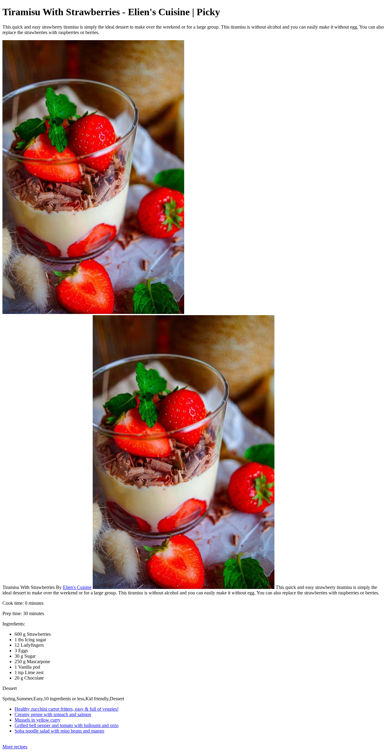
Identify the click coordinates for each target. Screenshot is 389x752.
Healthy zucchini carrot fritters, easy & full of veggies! (67, 709)
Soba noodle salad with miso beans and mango (59, 730)
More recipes (14, 746)
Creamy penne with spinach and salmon (53, 714)
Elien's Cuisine (77, 587)
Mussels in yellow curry (37, 719)
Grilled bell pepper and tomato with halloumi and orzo (67, 725)
